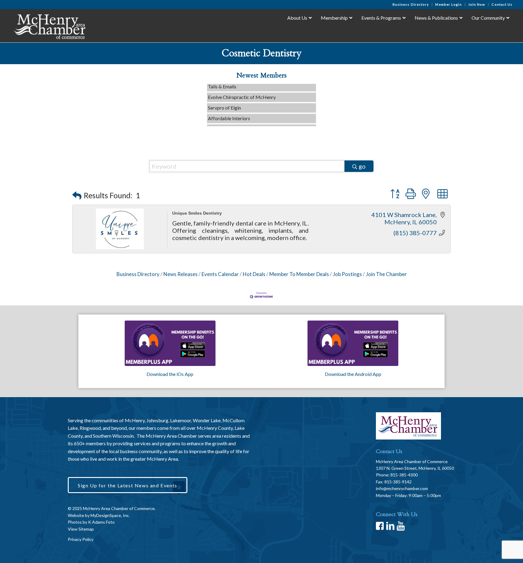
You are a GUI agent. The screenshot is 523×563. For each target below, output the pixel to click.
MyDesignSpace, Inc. (110, 515)
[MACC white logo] (49, 25)
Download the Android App (353, 374)
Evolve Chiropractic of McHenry (242, 91)
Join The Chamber (386, 274)
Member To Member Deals (299, 274)
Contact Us (502, 4)
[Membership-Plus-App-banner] (170, 343)
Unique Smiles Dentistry (197, 213)
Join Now (476, 4)
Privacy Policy (81, 539)
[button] (76, 195)
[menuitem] (411, 4)
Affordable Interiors (229, 112)
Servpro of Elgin (224, 102)
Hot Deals (254, 274)
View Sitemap (81, 529)
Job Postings (347, 274)
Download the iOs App (169, 374)
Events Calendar (220, 274)
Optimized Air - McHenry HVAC (242, 123)
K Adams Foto (101, 522)
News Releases (180, 274)
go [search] (362, 166)
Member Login (448, 4)
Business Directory (411, 4)
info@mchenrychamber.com (402, 488)
